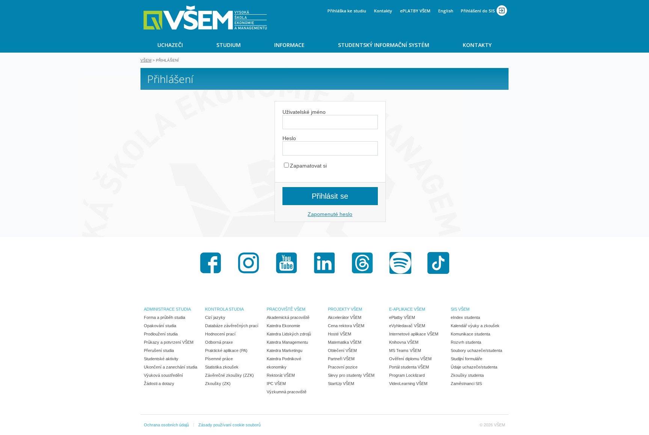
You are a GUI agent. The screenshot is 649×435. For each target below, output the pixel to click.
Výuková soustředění (163, 375)
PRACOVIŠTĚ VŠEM (286, 309)
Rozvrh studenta (466, 342)
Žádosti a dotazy (159, 383)
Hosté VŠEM (339, 334)
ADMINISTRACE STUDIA (167, 309)
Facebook (211, 263)
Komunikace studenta (470, 334)
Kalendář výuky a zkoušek (475, 325)
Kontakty (383, 11)
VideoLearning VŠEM (408, 383)
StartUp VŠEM (341, 383)
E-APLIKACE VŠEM (407, 309)
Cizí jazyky (215, 317)
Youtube (286, 263)
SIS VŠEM (460, 309)
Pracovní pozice (343, 367)
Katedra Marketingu (284, 350)
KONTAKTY (477, 44)
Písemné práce (219, 358)
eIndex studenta (465, 317)
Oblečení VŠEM (342, 350)
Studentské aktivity (161, 358)
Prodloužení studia (161, 334)
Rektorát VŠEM (281, 375)
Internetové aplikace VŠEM (413, 334)
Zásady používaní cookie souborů (229, 425)
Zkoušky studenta (467, 375)
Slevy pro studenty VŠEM (351, 375)
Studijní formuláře (466, 358)
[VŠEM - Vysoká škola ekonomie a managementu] (205, 18)
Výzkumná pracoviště (286, 392)
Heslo (289, 138)
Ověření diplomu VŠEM (410, 358)
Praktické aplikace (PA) (226, 350)
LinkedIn (324, 263)
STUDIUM (228, 44)
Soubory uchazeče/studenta (476, 350)
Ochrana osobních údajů (166, 425)
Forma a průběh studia (164, 317)
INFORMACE (289, 44)
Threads (362, 263)
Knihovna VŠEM (403, 342)
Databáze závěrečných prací (231, 325)
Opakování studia (160, 325)
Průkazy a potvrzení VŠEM (168, 342)
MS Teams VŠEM (405, 350)
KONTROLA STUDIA (224, 309)
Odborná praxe (219, 342)
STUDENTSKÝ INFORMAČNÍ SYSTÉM (383, 44)
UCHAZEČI (170, 44)
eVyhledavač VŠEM (407, 325)
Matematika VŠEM (344, 342)
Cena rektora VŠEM (346, 325)
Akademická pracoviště (288, 317)
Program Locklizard (407, 375)
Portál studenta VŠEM (409, 367)
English (445, 11)
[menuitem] (169, 44)
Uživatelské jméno (304, 112)
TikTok (438, 263)
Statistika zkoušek (221, 367)
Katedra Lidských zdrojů (289, 334)
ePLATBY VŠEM (415, 11)
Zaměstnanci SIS (466, 383)
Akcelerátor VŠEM (344, 317)
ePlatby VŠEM (402, 317)
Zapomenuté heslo (330, 214)
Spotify (400, 263)
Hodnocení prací (220, 334)
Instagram (249, 263)
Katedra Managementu (287, 342)
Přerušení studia (159, 350)
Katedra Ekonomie (283, 325)
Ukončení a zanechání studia (170, 367)
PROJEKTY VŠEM (345, 309)
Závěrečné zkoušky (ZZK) (229, 375)
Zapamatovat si (308, 166)
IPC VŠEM (276, 383)
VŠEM (145, 60)
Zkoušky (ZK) (218, 383)
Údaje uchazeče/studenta (474, 367)
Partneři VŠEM (341, 358)
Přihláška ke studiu (347, 11)
